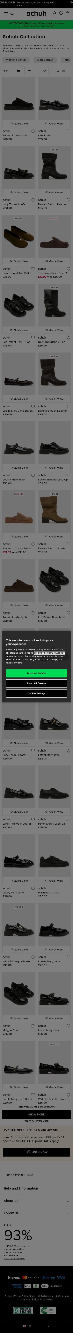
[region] (36, 666)
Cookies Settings (36, 693)
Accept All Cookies (36, 673)
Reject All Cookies (36, 683)
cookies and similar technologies (50, 653)
